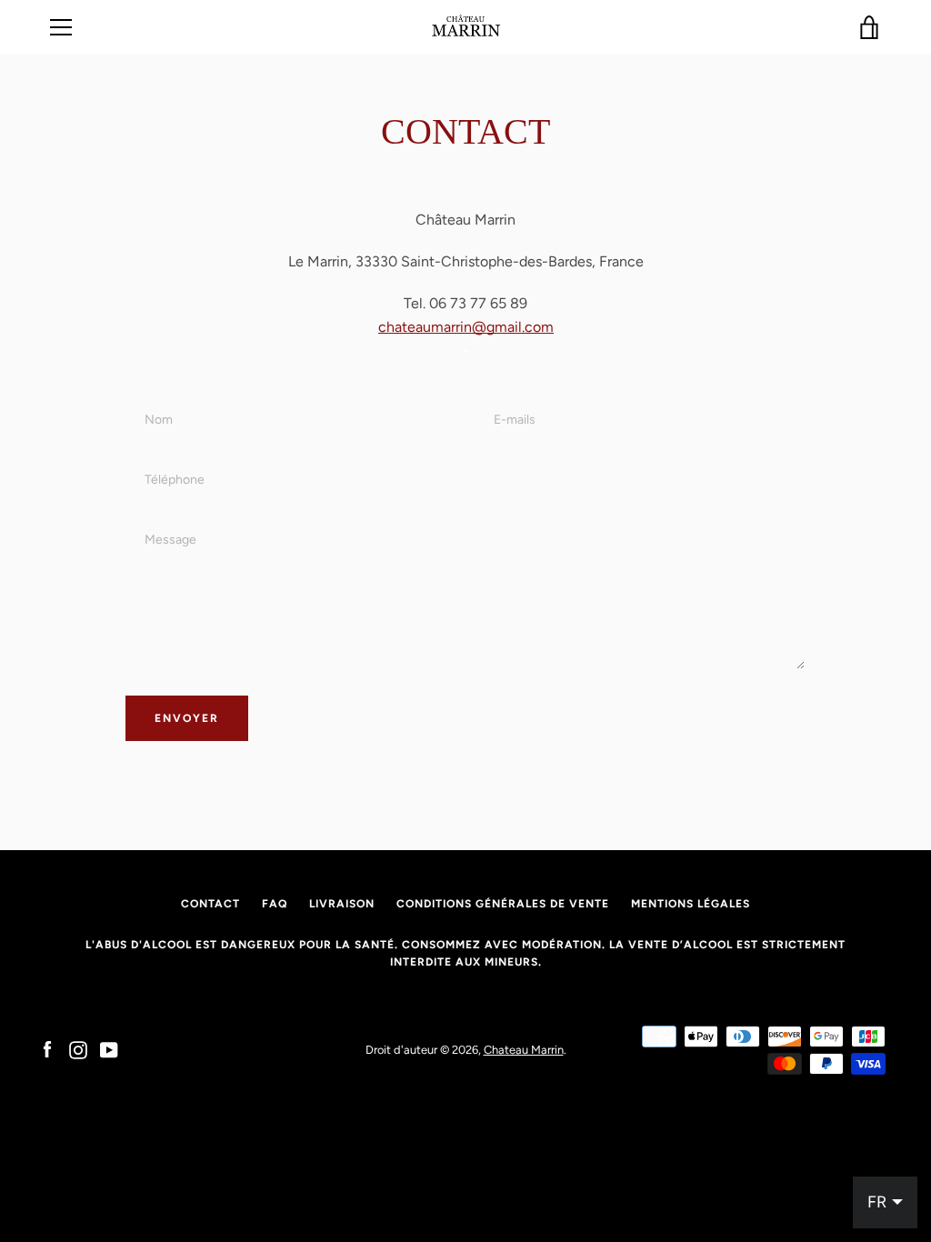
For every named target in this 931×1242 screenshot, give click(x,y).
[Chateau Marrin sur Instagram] (78, 1048)
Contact (210, 903)
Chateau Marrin (524, 1050)
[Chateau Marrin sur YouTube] (109, 1048)
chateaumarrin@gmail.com (466, 327)
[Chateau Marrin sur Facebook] (47, 1048)
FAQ (274, 903)
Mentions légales (690, 903)
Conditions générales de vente (502, 903)
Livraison (342, 903)
